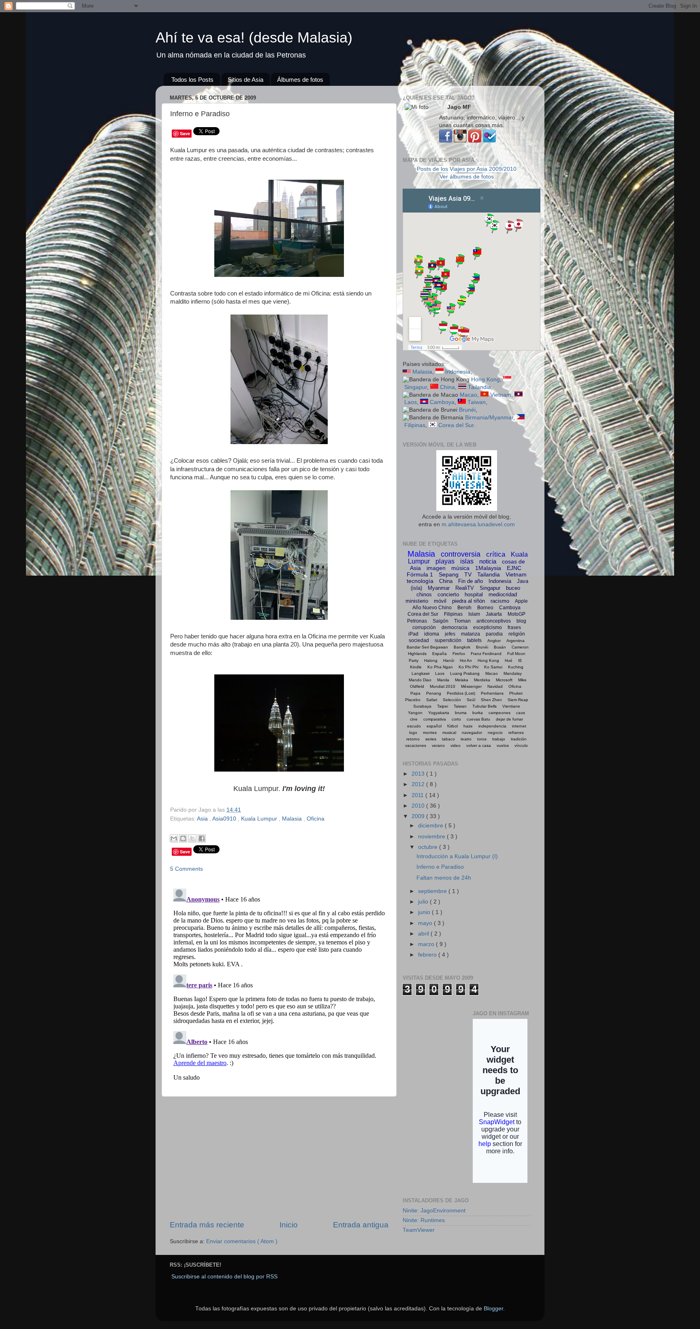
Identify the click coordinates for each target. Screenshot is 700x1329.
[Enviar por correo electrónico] (174, 838)
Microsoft (504, 680)
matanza (470, 634)
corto (456, 719)
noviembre (432, 837)
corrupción (424, 627)
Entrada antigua (360, 1225)
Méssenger (471, 686)
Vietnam (500, 395)
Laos (410, 402)
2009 (419, 816)
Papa (415, 693)
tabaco (448, 739)
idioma (431, 634)
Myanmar (439, 588)
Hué (508, 660)
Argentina (515, 640)
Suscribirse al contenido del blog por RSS (224, 1277)
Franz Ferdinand (486, 653)
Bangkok (462, 647)
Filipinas (414, 425)
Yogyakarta (438, 712)
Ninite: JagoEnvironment (434, 1211)
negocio (495, 732)
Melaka (461, 680)
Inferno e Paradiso (440, 867)
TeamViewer (419, 1230)
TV (468, 574)
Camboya (442, 402)
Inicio (289, 1225)
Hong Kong (485, 379)
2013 (419, 774)
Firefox (458, 653)
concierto (448, 594)
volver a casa (478, 745)
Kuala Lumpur (260, 819)
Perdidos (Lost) (461, 693)
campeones (499, 712)
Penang (433, 693)
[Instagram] (460, 141)
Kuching (515, 667)
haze (468, 726)
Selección (452, 699)
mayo (426, 923)
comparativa (434, 719)
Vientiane (511, 706)
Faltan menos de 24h (443, 878)
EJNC (514, 568)
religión (516, 634)
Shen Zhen (491, 699)
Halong (431, 660)
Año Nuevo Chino (432, 607)
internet (519, 726)
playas (445, 561)
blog (521, 621)
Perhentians (492, 693)
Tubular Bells (484, 706)
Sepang (449, 574)
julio (424, 902)
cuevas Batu (478, 719)
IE (520, 660)
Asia (203, 819)
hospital (474, 594)
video (455, 745)
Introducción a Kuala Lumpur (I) (457, 856)
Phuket (516, 693)
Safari (431, 699)
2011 (418, 795)
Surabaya (422, 706)
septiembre (433, 891)
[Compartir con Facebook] (202, 838)
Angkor (494, 640)
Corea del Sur (456, 425)
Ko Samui (493, 667)
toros (482, 739)
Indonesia (457, 372)
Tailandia (479, 387)
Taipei (442, 706)
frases (514, 627)
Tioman (462, 621)
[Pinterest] (474, 141)
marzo (427, 944)
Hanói (448, 660)
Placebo (412, 699)
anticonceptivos (493, 621)
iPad (413, 634)
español (434, 726)
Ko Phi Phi (468, 667)
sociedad (419, 640)
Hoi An (466, 660)
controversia (460, 554)
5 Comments (186, 869)
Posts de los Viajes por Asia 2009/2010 (466, 169)
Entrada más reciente (207, 1225)
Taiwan (476, 402)
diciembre (431, 826)
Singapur (415, 387)
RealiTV (464, 588)
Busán (500, 647)
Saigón (440, 621)
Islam (474, 614)
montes (430, 732)
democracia (454, 627)
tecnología (420, 581)
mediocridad (503, 594)
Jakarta (494, 614)
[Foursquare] (489, 141)
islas (467, 561)
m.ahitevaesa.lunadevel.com (478, 524)
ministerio (416, 601)
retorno (413, 739)
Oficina (315, 819)
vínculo (521, 745)
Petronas (417, 621)
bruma (461, 712)
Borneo (485, 607)
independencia (492, 726)
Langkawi (420, 673)
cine (414, 719)
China (447, 387)
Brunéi (467, 410)
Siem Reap (518, 699)
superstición (448, 640)
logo (413, 732)
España (439, 653)
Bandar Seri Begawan (427, 647)
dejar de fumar (509, 719)
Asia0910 (225, 819)
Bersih (464, 607)
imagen (436, 568)
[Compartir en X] (192, 838)
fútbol (452, 726)
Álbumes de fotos (300, 79)
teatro (466, 739)
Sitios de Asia (245, 79)
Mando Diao (420, 680)
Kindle (416, 667)
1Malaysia (488, 568)
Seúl (471, 699)
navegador (472, 732)
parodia (494, 634)
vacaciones (415, 745)
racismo (500, 601)
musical (449, 732)
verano (438, 745)
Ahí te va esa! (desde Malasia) (254, 37)
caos (520, 712)
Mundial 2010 (442, 686)
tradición (519, 739)
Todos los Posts (192, 79)
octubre (428, 847)
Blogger (493, 1309)
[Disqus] (279, 986)
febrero (428, 955)
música (460, 568)
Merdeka (482, 680)
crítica (495, 554)
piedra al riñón (468, 601)
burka (477, 712)
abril (424, 934)
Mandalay (513, 673)
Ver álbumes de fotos (467, 177)
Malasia (292, 819)
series (430, 739)
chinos (424, 594)
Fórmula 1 (420, 574)
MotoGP (516, 614)
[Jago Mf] (445, 141)
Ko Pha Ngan (440, 667)
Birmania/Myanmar (489, 418)
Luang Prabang (465, 673)
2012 (419, 784)
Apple (521, 601)
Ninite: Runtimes (424, 1220)
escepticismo (487, 627)
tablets (474, 640)
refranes (516, 732)
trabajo (498, 739)
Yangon (415, 712)
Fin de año (470, 581)
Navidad (495, 686)
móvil (440, 601)
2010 (419, 806)
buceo (513, 588)
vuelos (503, 745)
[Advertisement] (279, 1158)
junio (425, 912)
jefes (450, 634)
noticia (487, 561)
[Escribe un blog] (183, 838)
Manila (443, 680)
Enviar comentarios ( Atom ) (241, 1241)
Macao (468, 395)
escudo (414, 726)
